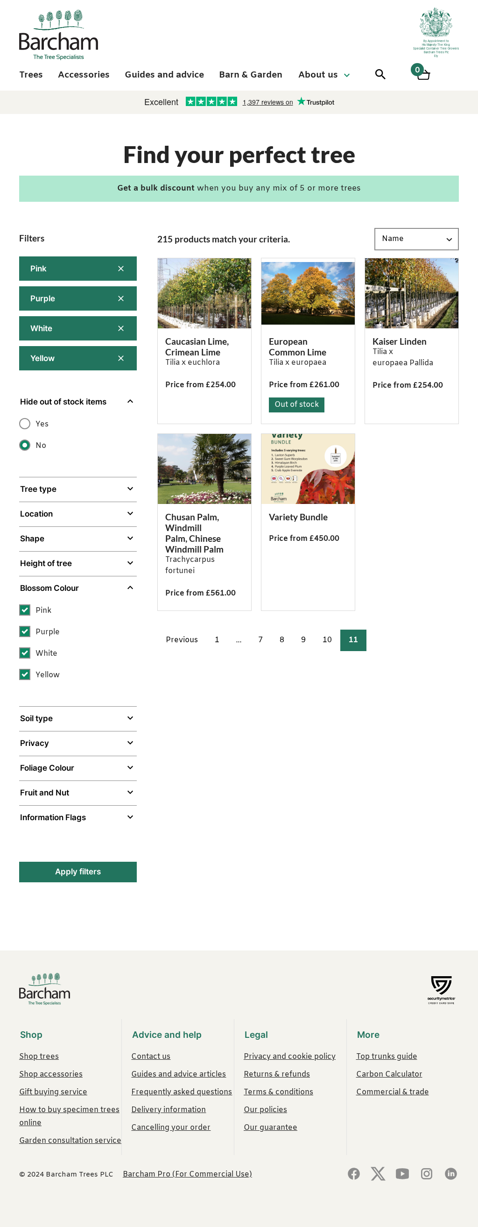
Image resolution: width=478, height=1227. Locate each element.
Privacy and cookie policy (290, 1057)
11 (353, 640)
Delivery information (168, 1110)
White (41, 328)
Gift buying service (53, 1092)
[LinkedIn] (450, 1174)
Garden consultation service (70, 1141)
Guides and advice (164, 75)
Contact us (150, 1057)
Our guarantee (270, 1128)
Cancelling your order (171, 1128)
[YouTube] (402, 1174)
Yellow (42, 358)
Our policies (265, 1110)
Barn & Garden (250, 75)
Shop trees (39, 1057)
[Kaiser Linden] (411, 293)
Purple (42, 298)
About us (318, 75)
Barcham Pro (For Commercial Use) (187, 1174)
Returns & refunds (277, 1074)
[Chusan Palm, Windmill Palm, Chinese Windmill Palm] (204, 469)
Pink (38, 268)
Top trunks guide (386, 1057)
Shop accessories (51, 1074)
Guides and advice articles (178, 1074)
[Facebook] (353, 1174)
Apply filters (78, 871)
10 (327, 640)
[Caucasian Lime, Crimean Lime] (204, 293)
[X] (378, 1174)
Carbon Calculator (389, 1074)
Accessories (84, 75)
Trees (31, 75)
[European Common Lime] (308, 293)
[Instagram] (426, 1174)
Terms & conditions (278, 1092)
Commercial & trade (392, 1092)
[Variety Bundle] (308, 469)
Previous (182, 640)
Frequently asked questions (181, 1092)
